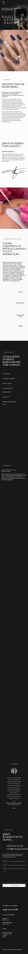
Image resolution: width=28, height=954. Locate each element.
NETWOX (19, 949)
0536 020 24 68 (15, 846)
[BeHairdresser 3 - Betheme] (3, 2)
